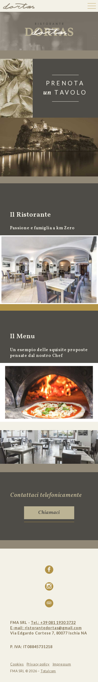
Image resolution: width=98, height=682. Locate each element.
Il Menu (22, 336)
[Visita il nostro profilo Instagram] (49, 586)
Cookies (17, 664)
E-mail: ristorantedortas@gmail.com (46, 628)
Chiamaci (49, 512)
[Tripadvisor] (49, 603)
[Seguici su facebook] (49, 569)
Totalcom (48, 671)
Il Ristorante (30, 215)
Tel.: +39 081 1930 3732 (53, 622)
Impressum (62, 664)
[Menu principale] (91, 6)
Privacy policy (38, 664)
